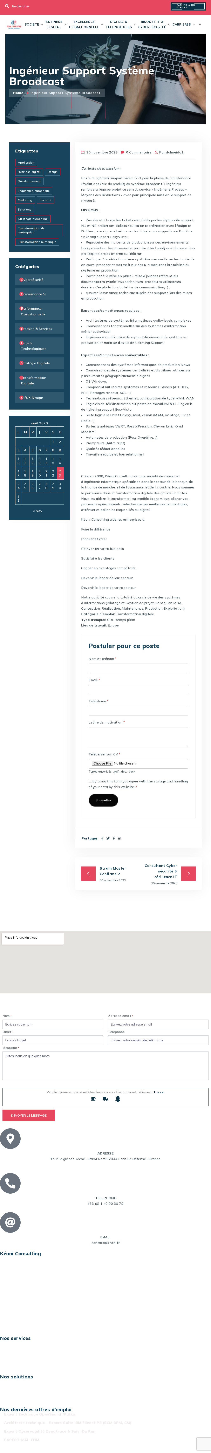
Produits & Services (36, 329)
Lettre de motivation (107, 722)
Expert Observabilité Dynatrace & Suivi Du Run (50, 1431)
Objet (8, 1032)
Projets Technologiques (33, 346)
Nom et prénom (103, 659)
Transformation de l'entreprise (31, 230)
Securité (46, 200)
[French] (197, 25)
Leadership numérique (34, 191)
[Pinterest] (114, 838)
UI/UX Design (32, 398)
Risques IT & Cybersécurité (152, 24)
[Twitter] (108, 838)
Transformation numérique (37, 242)
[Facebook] (102, 838)
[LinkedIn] (119, 838)
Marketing (25, 200)
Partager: (90, 838)
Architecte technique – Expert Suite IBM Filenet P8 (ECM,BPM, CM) (67, 1422)
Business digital (54, 24)
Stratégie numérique (33, 219)
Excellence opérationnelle (84, 24)
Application (26, 162)
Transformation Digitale (33, 380)
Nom (7, 1016)
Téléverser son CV (105, 754)
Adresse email (120, 1016)
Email (94, 680)
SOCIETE (32, 24)
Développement (29, 181)
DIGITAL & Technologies (119, 24)
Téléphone (99, 701)
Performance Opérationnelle (33, 311)
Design (53, 172)
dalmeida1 (175, 152)
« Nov (37, 511)
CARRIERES (181, 24)
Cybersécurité (32, 279)
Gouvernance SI (33, 294)
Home (19, 93)
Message (10, 1048)
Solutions (24, 209)
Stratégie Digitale (35, 363)
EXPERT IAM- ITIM (21, 1439)
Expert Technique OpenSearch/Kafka (39, 1414)
